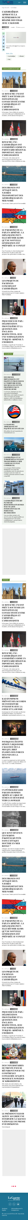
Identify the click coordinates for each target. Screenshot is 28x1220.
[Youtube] (18, 1204)
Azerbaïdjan (5, 27)
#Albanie (21, 56)
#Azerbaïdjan (11, 56)
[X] (14, 1204)
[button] (3, 33)
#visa (8, 59)
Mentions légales (4, 1209)
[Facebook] (10, 1204)
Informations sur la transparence (16, 1209)
